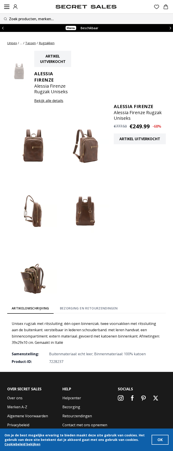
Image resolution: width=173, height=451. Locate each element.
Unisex (12, 43)
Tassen (30, 43)
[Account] (15, 6)
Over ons (15, 397)
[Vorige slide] (2, 28)
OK (160, 439)
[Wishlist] (156, 6)
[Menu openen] (7, 6)
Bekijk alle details (48, 100)
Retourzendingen (77, 415)
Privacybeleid (18, 424)
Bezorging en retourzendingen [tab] (89, 308)
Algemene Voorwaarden (27, 415)
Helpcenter (71, 397)
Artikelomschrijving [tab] (30, 308)
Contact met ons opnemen (84, 424)
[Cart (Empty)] (165, 6)
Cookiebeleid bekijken (22, 444)
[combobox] (86, 19)
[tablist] (64, 309)
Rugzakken (47, 43)
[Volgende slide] (170, 28)
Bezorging (71, 406)
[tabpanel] (86, 342)
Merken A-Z (17, 406)
